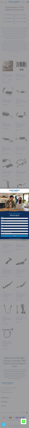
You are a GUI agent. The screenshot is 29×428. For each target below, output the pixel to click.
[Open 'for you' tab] (23, 421)
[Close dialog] (28, 189)
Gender (2, 227)
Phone (1, 224)
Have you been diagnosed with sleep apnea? (6, 232)
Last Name (2, 219)
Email (1, 222)
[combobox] (2, 225)
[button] (3, 425)
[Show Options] (27, 228)
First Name (2, 217)
